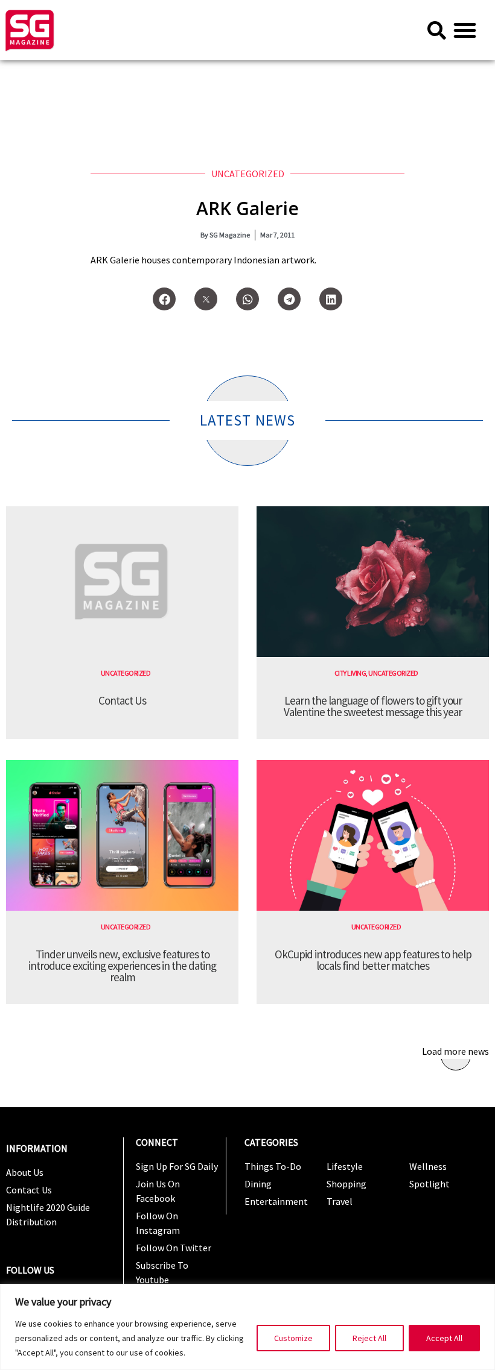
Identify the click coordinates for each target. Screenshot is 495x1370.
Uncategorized (247, 174)
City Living (350, 672)
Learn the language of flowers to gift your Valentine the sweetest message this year (373, 706)
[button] (465, 30)
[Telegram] (289, 299)
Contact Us (122, 700)
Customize (293, 1338)
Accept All (444, 1338)
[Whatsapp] (247, 299)
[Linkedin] (330, 299)
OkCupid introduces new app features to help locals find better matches (373, 960)
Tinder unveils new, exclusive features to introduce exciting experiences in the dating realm (122, 965)
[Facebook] (164, 299)
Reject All (369, 1338)
